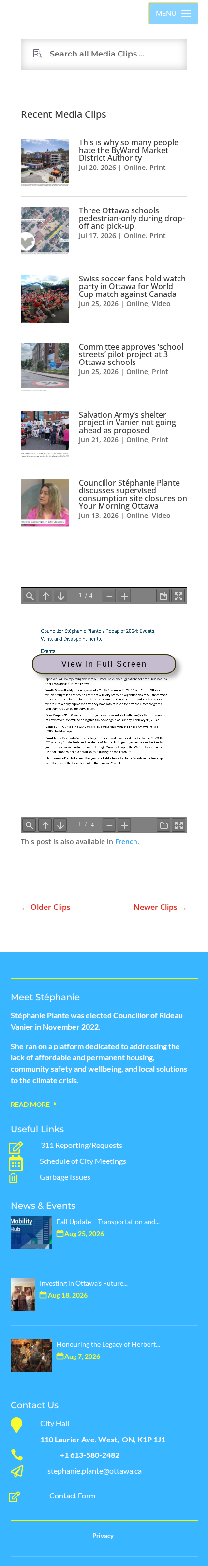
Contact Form (72, 1495)
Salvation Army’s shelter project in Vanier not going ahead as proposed (127, 422)
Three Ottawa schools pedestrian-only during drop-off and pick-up (132, 218)
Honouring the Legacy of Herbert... (108, 1344)
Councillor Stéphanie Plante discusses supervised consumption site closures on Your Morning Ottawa (133, 494)
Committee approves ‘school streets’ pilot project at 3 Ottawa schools (131, 354)
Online (135, 167)
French (126, 841)
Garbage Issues (65, 1176)
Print (157, 167)
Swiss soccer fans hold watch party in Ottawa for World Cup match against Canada (132, 286)
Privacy (103, 1535)
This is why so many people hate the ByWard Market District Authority (128, 150)
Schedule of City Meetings (83, 1160)
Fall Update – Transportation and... (108, 1221)
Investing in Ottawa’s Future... (84, 1283)
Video (161, 303)
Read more (30, 1104)
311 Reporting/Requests (81, 1144)
